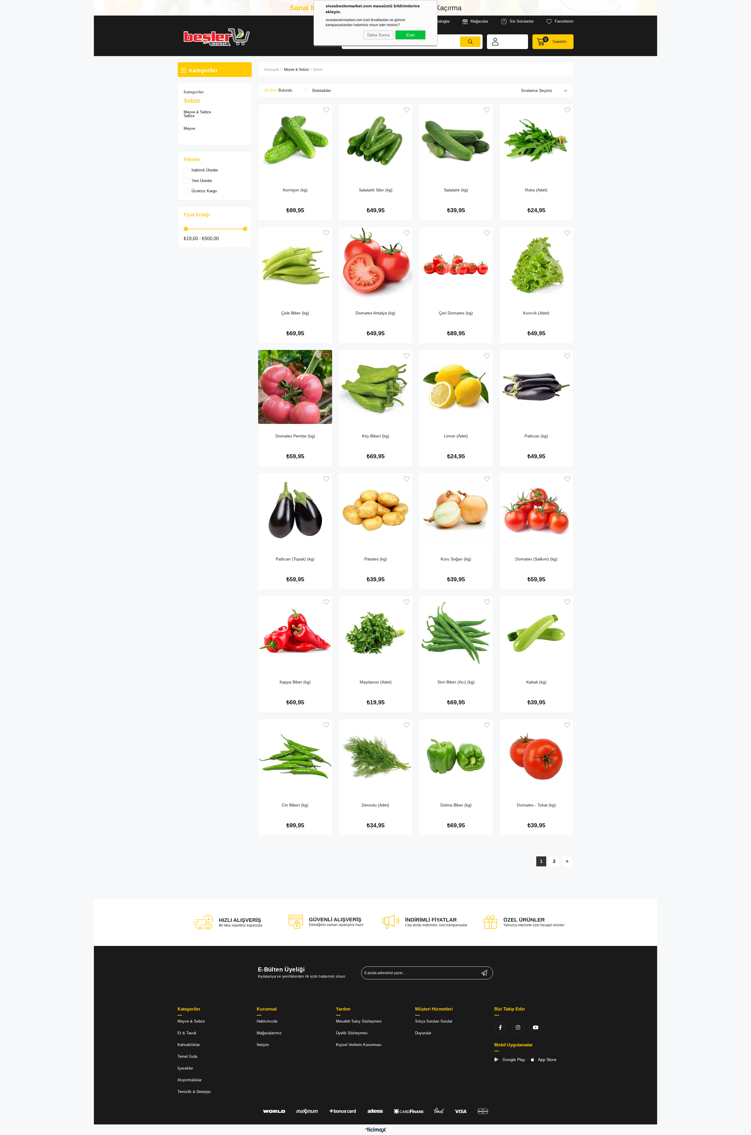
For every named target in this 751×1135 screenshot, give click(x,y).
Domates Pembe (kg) (295, 436)
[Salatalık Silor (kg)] (375, 141)
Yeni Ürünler (202, 181)
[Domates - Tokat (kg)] (536, 756)
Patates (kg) (375, 559)
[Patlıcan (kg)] (536, 387)
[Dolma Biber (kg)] (456, 756)
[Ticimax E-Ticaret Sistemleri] (375, 1130)
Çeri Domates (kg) (456, 313)
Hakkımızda (267, 1021)
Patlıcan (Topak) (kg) (295, 559)
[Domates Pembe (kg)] (295, 387)
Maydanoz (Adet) (376, 682)
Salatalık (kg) (456, 190)
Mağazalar (479, 21)
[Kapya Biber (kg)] (295, 633)
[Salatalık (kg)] (456, 141)
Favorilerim (564, 21)
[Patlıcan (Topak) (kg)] (295, 510)
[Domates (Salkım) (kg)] (536, 510)
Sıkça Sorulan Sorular (433, 1021)
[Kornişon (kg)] (295, 141)
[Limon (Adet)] (456, 387)
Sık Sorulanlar (522, 21)
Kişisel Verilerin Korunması (359, 1045)
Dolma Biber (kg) (456, 805)
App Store (547, 1059)
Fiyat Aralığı (197, 214)
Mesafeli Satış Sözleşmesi (359, 1021)
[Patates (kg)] (375, 510)
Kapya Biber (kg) (295, 682)
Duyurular (423, 1033)
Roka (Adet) (536, 190)
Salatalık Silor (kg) (376, 190)
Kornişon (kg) (295, 190)
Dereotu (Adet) (375, 805)
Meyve (189, 128)
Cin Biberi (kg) (295, 805)
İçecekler (185, 1068)
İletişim (263, 1045)
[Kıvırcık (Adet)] (536, 264)
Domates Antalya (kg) (375, 313)
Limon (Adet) (456, 436)
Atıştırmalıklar (189, 1080)
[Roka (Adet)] (536, 141)
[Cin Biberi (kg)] (295, 756)
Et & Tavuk (187, 1033)
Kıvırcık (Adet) (536, 313)
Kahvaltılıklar (188, 1045)
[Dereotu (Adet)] (375, 756)
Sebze (189, 116)
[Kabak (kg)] (536, 633)
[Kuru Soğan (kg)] (456, 510)
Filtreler (192, 159)
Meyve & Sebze (197, 112)
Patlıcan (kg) (536, 436)
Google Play (513, 1059)
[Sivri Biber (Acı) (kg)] (456, 633)
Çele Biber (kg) (295, 313)
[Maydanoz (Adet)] (375, 633)
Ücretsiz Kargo (204, 191)
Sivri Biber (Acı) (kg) (456, 682)
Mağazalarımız (269, 1033)
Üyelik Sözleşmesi (352, 1033)
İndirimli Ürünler (205, 170)
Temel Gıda (187, 1056)
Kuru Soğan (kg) (456, 559)
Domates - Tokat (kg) (536, 805)
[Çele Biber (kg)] (295, 264)
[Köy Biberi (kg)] (375, 387)
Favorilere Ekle (326, 110)
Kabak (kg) (536, 682)
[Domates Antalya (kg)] (375, 264)
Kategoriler (194, 92)
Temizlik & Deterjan (194, 1091)
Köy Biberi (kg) (375, 436)
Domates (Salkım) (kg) (536, 559)
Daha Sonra (378, 35)
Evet (410, 35)
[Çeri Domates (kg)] (456, 264)
